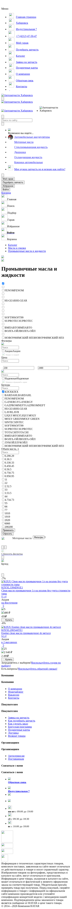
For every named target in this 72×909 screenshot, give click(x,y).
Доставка (13, 732)
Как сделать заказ (18, 723)
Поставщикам (16, 758)
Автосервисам (16, 755)
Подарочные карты (19, 729)
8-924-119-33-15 (17, 797)
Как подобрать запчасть (21, 720)
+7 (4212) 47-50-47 (18, 804)
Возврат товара (16, 735)
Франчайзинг (15, 691)
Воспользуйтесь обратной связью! (37, 668)
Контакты (13, 697)
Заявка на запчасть (18, 717)
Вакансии (13, 694)
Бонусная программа (20, 726)
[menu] (50, 109)
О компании (15, 688)
